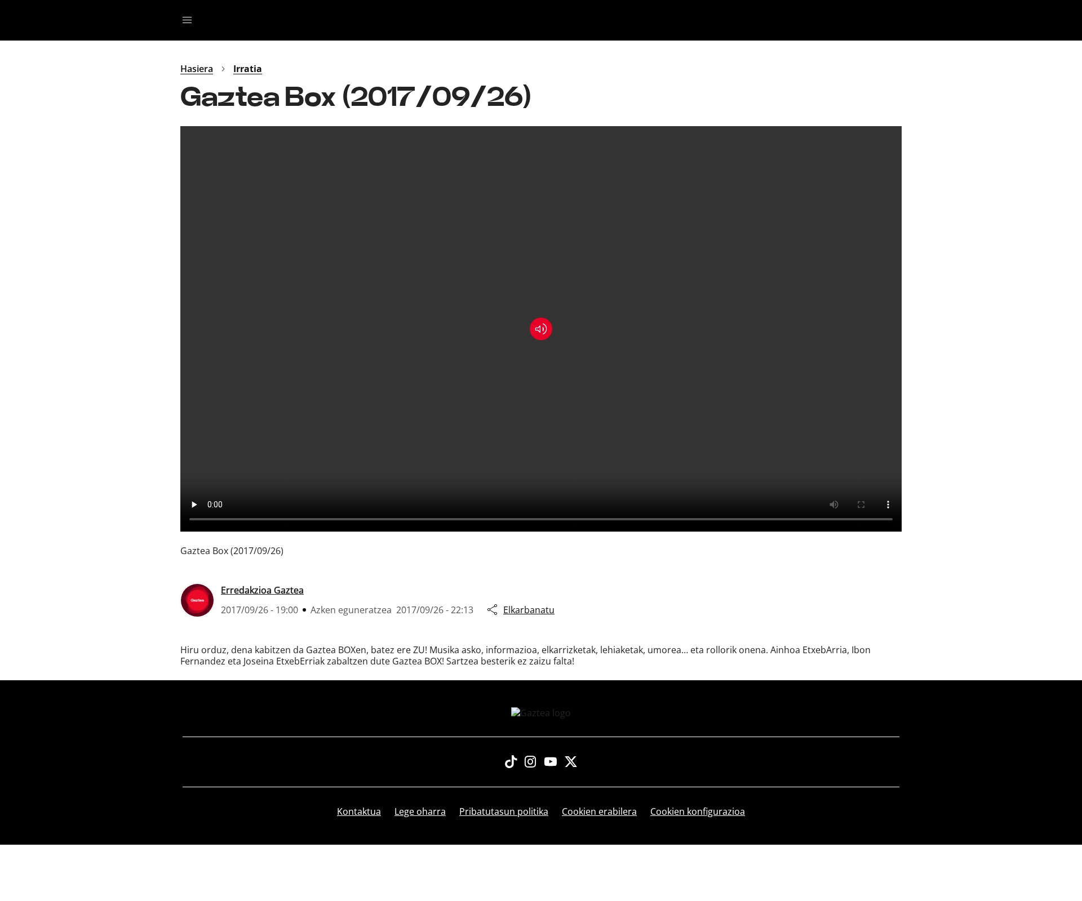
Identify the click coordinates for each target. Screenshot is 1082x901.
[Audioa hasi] (541, 329)
